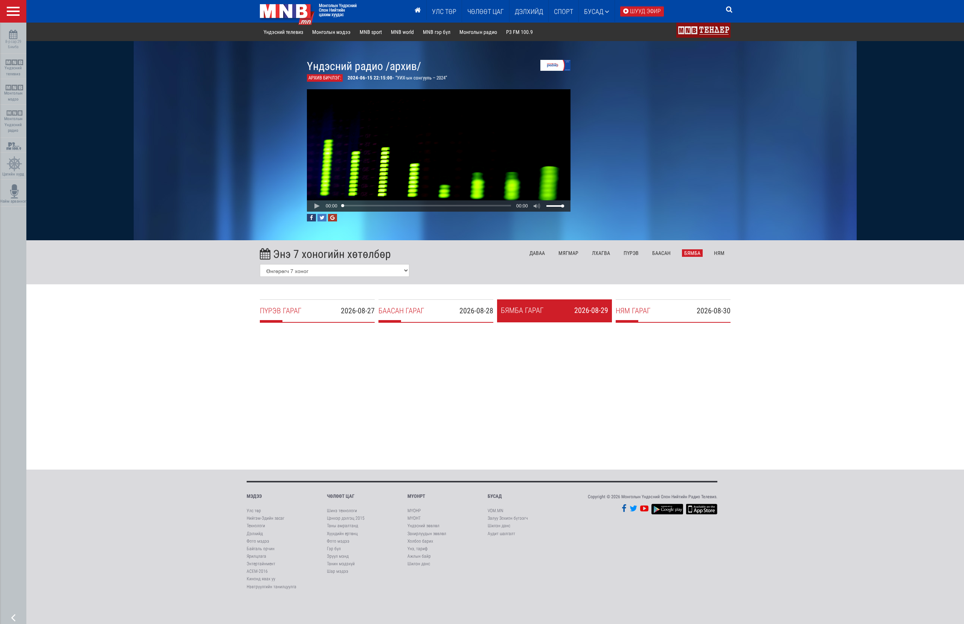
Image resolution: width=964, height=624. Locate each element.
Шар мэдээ (337, 571)
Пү (631, 253)
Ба (661, 253)
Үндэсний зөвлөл (423, 525)
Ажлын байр (419, 556)
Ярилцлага (256, 556)
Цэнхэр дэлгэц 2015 (346, 518)
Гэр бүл (334, 548)
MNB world (402, 32)
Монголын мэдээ (13, 96)
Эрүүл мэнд (338, 556)
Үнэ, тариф (417, 548)
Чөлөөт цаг (340, 496)
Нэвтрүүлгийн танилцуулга (271, 586)
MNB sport (371, 32)
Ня (719, 253)
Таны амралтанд (342, 525)
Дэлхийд (529, 11)
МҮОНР (414, 510)
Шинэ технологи (342, 510)
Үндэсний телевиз (13, 71)
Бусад (594, 11)
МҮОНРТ (416, 496)
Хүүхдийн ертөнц (342, 533)
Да (537, 253)
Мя (568, 253)
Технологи (256, 525)
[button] (316, 206)
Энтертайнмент (261, 563)
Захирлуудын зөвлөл (426, 533)
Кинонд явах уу (261, 578)
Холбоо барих (420, 541)
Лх (601, 253)
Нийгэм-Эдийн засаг (265, 518)
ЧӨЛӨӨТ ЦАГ (485, 11)
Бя (692, 253)
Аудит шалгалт (501, 533)
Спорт (563, 11)
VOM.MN (495, 510)
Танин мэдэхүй (341, 563)
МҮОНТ (414, 518)
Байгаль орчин (261, 548)
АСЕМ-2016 (257, 571)
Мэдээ (254, 496)
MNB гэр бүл (436, 32)
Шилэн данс (418, 563)
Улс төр (444, 11)
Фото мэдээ (258, 541)
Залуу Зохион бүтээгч (508, 518)
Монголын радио (478, 32)
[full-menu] (13, 11)
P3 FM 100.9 (519, 32)
